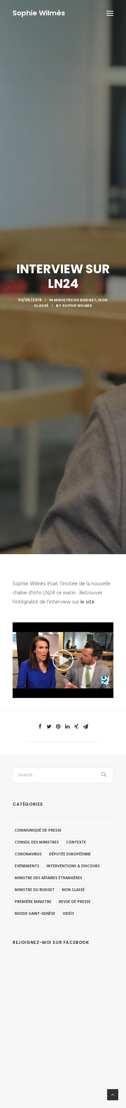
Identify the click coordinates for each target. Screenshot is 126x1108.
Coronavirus (28, 854)
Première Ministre (33, 902)
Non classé (73, 890)
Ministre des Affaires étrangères (48, 878)
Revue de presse (75, 902)
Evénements (27, 866)
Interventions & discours (73, 866)
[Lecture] (17, 693)
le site (88, 602)
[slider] (58, 692)
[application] (63, 660)
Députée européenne (70, 854)
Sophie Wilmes (77, 305)
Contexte (76, 842)
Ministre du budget (75, 300)
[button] (63, 660)
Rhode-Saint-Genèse (35, 914)
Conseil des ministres (37, 842)
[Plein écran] (108, 693)
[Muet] (99, 693)
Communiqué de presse (38, 830)
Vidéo (68, 914)
